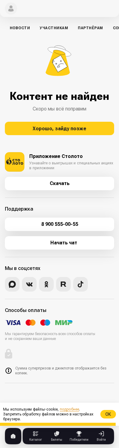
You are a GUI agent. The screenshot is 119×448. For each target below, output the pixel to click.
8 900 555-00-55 (59, 224)
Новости (20, 28)
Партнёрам (90, 28)
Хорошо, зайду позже (59, 128)
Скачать (60, 183)
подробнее (69, 409)
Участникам (54, 28)
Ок (108, 414)
